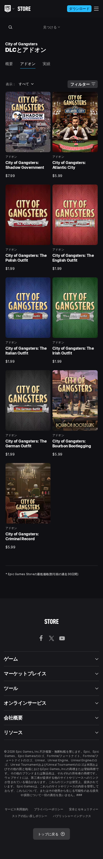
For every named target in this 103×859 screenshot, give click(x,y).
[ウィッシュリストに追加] (45, 97)
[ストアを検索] (10, 27)
